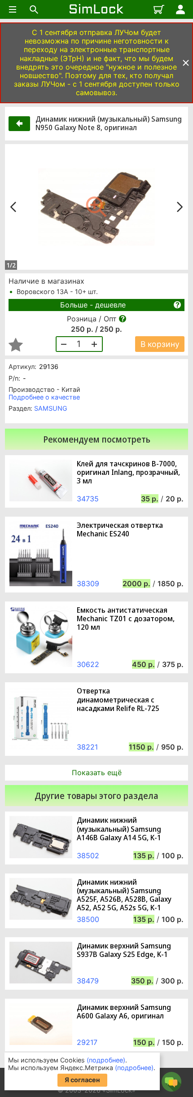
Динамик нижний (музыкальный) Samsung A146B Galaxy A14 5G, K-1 (119, 829)
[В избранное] (16, 345)
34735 (88, 498)
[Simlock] (96, 9)
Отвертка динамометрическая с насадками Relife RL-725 (118, 700)
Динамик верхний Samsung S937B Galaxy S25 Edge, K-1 (124, 950)
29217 (87, 1042)
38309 (88, 583)
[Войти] (180, 9)
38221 (87, 746)
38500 (88, 919)
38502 (88, 855)
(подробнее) (106, 1060)
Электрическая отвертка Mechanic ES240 (120, 529)
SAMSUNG (50, 408)
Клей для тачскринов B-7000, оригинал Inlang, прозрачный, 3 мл (128, 473)
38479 (88, 980)
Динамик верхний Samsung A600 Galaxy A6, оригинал (124, 1011)
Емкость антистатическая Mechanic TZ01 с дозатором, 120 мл (126, 619)
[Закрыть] (186, 63)
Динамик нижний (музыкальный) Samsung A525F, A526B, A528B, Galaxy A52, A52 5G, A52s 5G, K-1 (124, 895)
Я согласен (82, 1080)
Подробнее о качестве (44, 397)
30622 (88, 664)
